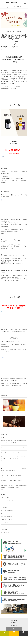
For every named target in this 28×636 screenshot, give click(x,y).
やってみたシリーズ (7, 516)
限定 (17, 46)
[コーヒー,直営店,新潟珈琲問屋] (14, 567)
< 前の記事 (8, 31)
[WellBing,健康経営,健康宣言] (14, 538)
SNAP (3, 526)
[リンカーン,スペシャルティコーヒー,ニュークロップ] (14, 582)
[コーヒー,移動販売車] (14, 596)
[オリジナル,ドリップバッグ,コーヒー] (14, 560)
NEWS (14, 31)
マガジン (4, 529)
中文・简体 (13, 6)
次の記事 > (19, 31)
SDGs (4, 513)
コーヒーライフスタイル (7, 510)
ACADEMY (5, 504)
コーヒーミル (10, 46)
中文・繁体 (19, 6)
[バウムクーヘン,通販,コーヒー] (14, 574)
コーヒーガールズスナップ (8, 500)
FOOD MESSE (5, 532)
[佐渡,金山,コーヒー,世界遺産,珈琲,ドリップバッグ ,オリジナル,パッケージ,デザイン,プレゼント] (14, 603)
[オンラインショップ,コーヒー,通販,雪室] (14, 553)
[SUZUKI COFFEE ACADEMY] (14, 589)
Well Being (5, 497)
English (7, 6)
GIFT (4, 46)
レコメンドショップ (7, 519)
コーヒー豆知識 (6, 523)
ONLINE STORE (6, 49)
